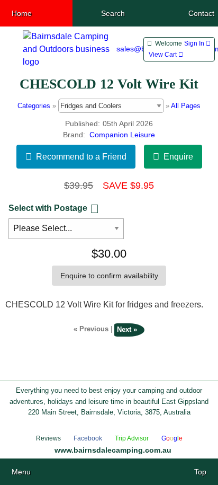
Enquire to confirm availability (109, 275)
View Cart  (166, 54)
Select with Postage (47, 208)
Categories (33, 106)
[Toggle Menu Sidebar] (9, 49)
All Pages (186, 106)
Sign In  (197, 43)
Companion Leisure (122, 135)
